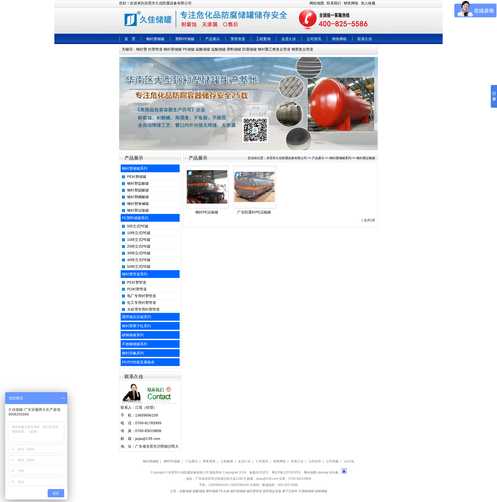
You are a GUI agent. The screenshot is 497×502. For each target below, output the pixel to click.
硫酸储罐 (203, 49)
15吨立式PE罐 (138, 240)
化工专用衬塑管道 (141, 302)
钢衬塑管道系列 (134, 274)
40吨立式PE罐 (138, 260)
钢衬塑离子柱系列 (136, 326)
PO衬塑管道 (137, 289)
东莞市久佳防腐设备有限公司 (286, 158)
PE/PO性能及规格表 (138, 362)
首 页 (130, 39)
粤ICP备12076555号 (286, 472)
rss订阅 (349, 461)
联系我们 (334, 3)
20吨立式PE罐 (138, 246)
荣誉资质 (238, 39)
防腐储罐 (249, 49)
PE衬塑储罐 (136, 177)
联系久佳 (364, 39)
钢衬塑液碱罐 (138, 204)
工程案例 (263, 39)
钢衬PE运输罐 (206, 212)
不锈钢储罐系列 (134, 344)
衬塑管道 (155, 49)
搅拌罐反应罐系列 (136, 317)
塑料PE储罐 (184, 39)
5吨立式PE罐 (137, 226)
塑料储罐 (234, 49)
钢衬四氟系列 (133, 353)
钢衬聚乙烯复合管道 (274, 49)
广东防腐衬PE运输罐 (254, 212)
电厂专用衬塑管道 (141, 296)
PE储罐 (189, 49)
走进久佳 (288, 39)
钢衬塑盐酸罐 (138, 183)
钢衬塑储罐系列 (134, 168)
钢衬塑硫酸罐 (138, 190)
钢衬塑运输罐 (138, 210)
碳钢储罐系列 (133, 335)
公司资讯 (314, 39)
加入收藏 (368, 3)
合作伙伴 (315, 461)
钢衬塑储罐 (155, 39)
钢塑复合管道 (302, 49)
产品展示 (212, 39)
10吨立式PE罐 (138, 233)
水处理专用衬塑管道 (143, 309)
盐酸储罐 (218, 49)
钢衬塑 (141, 49)
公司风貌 (332, 461)
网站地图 (317, 3)
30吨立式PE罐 (138, 253)
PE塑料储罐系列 (135, 218)
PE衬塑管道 (136, 282)
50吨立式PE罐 (138, 266)
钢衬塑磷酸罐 (138, 197)
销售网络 (351, 3)
